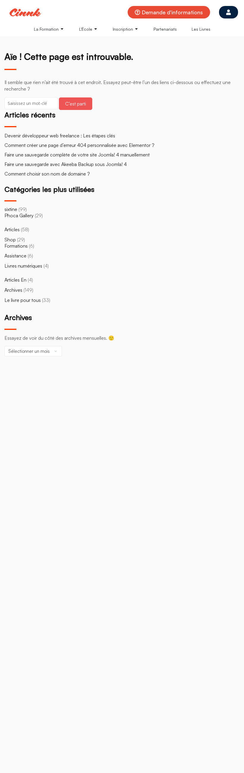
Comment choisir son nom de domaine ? (47, 174)
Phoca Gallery (19, 215)
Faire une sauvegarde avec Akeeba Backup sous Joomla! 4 (65, 164)
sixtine (10, 209)
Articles (12, 229)
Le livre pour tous (22, 300)
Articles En (15, 280)
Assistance (15, 256)
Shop (10, 240)
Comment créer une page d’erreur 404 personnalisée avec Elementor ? (79, 145)
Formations (16, 246)
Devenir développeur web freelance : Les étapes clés (59, 136)
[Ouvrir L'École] (96, 29)
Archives (13, 290)
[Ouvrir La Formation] (62, 29)
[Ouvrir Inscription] (136, 29)
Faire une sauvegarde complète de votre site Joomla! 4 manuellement (77, 155)
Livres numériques (23, 266)
